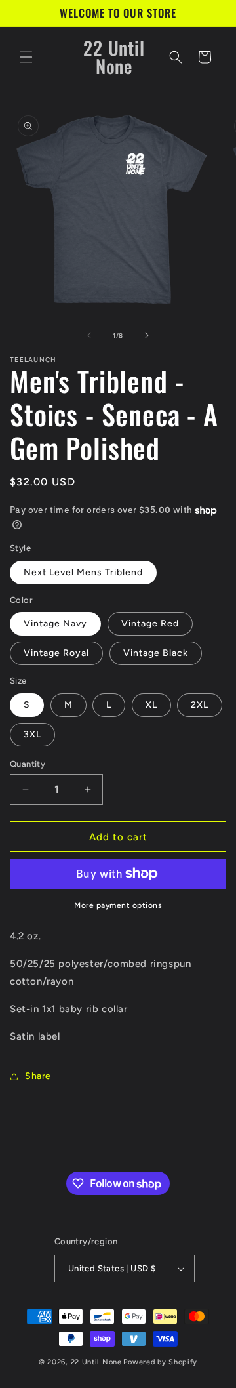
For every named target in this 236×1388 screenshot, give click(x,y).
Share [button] (38, 1076)
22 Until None (96, 1362)
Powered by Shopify (160, 1362)
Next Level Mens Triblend (83, 572)
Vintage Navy (55, 623)
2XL (199, 704)
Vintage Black (155, 653)
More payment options (118, 905)
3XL (32, 734)
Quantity (27, 764)
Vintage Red (150, 623)
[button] (26, 57)
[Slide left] (89, 335)
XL (151, 704)
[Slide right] (146, 335)
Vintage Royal (56, 653)
